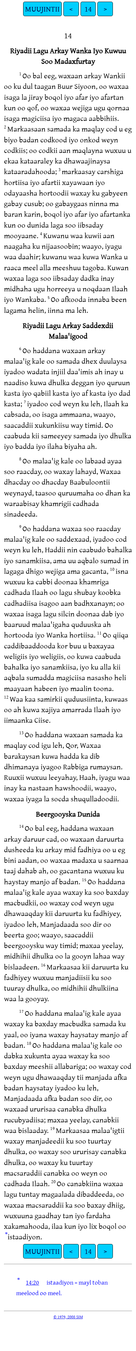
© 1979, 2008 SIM (68, 1316)
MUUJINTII (42, 8)
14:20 (32, 1282)
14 (88, 8)
